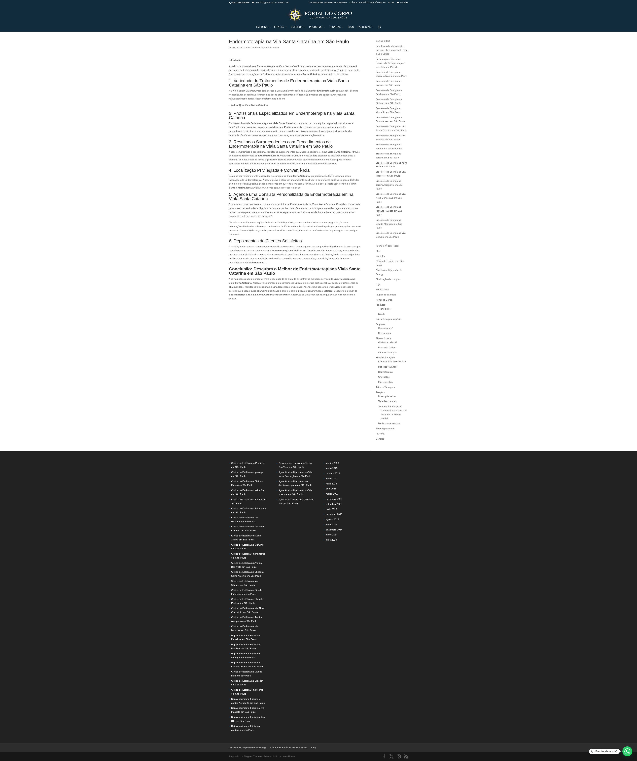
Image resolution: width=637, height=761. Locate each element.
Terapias (335, 27)
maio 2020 (331, 509)
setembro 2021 (334, 504)
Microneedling (385, 382)
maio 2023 (331, 483)
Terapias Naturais (387, 401)
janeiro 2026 (332, 463)
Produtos (380, 304)
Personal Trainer (387, 347)
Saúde (381, 314)
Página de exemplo (386, 294)
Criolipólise (384, 377)
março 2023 (332, 493)
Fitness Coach (383, 338)
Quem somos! (385, 328)
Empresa (261, 27)
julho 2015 (331, 524)
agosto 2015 (332, 519)
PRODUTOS (315, 27)
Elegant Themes (253, 756)
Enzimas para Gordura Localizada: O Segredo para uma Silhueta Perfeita (390, 63)
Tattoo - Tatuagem (385, 387)
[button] (627, 751)
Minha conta (382, 289)
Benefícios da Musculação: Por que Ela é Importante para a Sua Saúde (392, 50)
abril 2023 (331, 488)
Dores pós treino (387, 396)
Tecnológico (384, 308)
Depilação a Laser (387, 366)
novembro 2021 (334, 499)
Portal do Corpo (384, 299)
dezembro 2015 (334, 514)
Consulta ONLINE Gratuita (392, 361)
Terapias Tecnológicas (389, 406)
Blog (391, 3)
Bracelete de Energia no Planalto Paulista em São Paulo (389, 210)
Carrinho (380, 256)
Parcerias (364, 27)
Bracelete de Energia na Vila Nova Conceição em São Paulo (391, 197)
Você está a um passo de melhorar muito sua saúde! (394, 414)
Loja (378, 284)
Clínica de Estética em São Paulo (368, 3)
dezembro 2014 (334, 529)
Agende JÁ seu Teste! (387, 245)
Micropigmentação (385, 428)
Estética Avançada (385, 357)
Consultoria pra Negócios (389, 319)
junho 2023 (332, 478)
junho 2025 (332, 468)
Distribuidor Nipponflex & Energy (328, 3)
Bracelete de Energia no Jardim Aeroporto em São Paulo (389, 185)
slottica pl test (383, 41)
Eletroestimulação (387, 352)
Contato (380, 438)
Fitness (279, 27)
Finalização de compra (388, 279)
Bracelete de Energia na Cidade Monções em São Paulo (389, 224)
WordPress (289, 756)
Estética (296, 27)
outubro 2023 (333, 473)
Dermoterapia (385, 372)
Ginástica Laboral (387, 342)
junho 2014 (332, 534)
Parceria (380, 433)
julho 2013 (331, 539)
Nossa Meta (384, 333)
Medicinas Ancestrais (389, 423)
